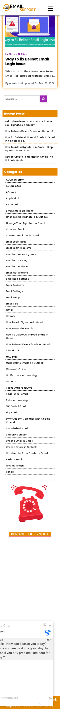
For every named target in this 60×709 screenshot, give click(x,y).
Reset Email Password (19, 387)
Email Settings (14, 291)
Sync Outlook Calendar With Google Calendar (28, 420)
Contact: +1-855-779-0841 (30, 534)
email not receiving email (21, 254)
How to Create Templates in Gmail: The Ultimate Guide (29, 158)
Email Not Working (17, 272)
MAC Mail (11, 356)
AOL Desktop (14, 186)
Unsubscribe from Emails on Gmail (27, 453)
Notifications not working (21, 375)
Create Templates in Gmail (22, 235)
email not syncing (17, 260)
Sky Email (11, 412)
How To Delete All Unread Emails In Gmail (27, 336)
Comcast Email (15, 229)
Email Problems (15, 285)
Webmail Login (15, 465)
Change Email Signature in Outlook (27, 217)
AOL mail (11, 192)
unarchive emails (16, 434)
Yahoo (10, 472)
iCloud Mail (12, 350)
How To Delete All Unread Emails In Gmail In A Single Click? (30, 139)
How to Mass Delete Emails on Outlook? (29, 131)
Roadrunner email (17, 394)
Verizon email (14, 459)
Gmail (9, 310)
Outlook (11, 381)
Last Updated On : (36, 83)
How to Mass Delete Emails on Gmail (28, 344)
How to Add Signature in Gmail (24, 322)
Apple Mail (12, 198)
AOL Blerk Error (15, 179)
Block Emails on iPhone (20, 210)
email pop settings (17, 279)
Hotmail (11, 316)
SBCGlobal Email (16, 406)
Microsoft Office (16, 369)
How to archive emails (19, 328)
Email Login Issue (16, 54)
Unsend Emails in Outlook (21, 447)
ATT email (12, 204)
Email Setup (13, 297)
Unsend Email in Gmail (19, 441)
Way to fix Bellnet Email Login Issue (27, 61)
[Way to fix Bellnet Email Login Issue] (30, 30)
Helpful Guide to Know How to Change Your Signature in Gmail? (28, 123)
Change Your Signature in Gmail (25, 223)
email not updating (17, 266)
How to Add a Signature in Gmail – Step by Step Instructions (29, 148)
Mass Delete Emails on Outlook (25, 363)
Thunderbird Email (17, 428)
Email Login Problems (19, 248)
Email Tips (12, 303)
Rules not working (17, 400)
